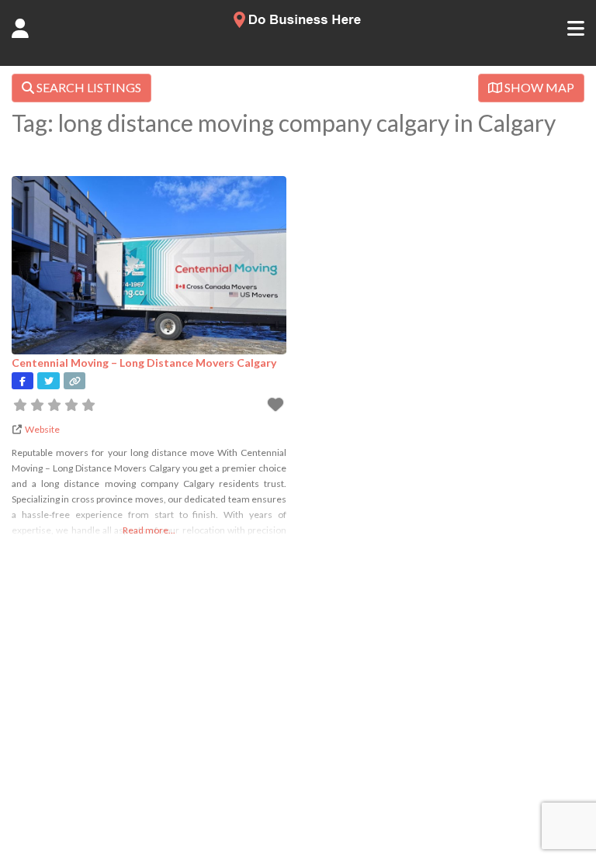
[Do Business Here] (298, 23)
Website (42, 429)
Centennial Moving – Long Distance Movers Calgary (144, 362)
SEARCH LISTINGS (87, 87)
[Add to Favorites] (277, 407)
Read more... (149, 530)
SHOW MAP (538, 87)
